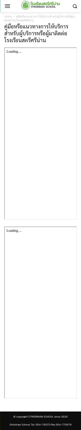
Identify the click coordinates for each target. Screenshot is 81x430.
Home (8, 16)
